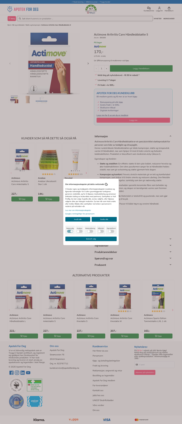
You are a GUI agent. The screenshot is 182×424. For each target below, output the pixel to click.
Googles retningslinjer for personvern (79, 214)
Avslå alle (78, 219)
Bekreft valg (91, 239)
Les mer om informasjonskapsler (78, 210)
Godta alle (104, 219)
